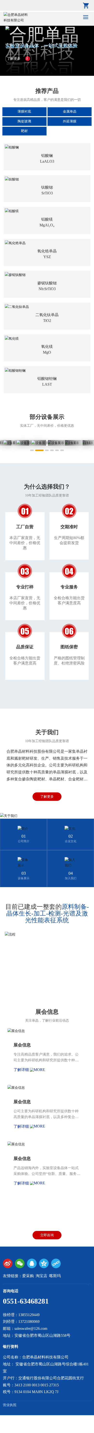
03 (23, 873)
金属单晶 (69, 111)
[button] (32, 450)
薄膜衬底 (24, 111)
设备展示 (23, 878)
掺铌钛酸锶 (47, 283)
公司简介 (23, 841)
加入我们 (70, 878)
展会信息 (22, 1045)
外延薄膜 (69, 121)
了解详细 (21, 1070)
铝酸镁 (47, 219)
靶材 (24, 131)
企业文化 (70, 841)
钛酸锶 (47, 187)
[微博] (8, 1263)
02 (70, 836)
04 (70, 873)
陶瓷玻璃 (24, 121)
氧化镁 (47, 346)
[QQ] (32, 1263)
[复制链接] (56, 1263)
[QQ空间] (44, 1263)
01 (23, 836)
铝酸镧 (47, 155)
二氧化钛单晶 (47, 315)
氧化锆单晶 (47, 251)
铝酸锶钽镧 (47, 378)
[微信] (20, 1263)
